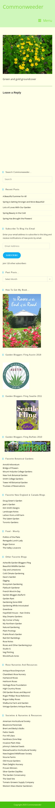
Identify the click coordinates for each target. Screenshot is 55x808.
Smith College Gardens (13, 478)
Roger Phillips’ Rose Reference (16, 695)
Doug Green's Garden (12, 500)
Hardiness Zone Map (12, 739)
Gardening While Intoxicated (16, 605)
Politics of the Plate (11, 537)
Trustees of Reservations (14, 486)
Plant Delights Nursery (13, 764)
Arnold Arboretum (11, 464)
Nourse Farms (9, 757)
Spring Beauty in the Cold (14, 213)
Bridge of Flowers (10, 468)
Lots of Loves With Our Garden (17, 207)
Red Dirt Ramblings (11, 638)
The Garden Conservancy (14, 775)
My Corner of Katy (11, 620)
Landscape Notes (10, 511)
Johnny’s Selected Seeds (13, 746)
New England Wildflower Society (17, 753)
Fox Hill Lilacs (9, 735)
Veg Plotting (8, 652)
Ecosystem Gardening (12, 584)
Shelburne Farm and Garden (15, 703)
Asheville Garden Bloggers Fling (17, 562)
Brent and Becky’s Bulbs (13, 728)
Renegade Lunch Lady (13, 540)
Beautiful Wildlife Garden (14, 566)
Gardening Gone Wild (12, 602)
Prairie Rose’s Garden (12, 634)
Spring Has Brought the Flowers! (17, 218)
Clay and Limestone (12, 569)
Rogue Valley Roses (11, 699)
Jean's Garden (9, 504)
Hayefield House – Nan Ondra (16, 612)
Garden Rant (8, 598)
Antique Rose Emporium (14, 670)
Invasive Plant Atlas (11, 742)
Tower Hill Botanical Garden (15, 482)
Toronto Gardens (10, 522)
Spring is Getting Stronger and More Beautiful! (23, 201)
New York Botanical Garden (15, 475)
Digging (6, 580)
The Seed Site (9, 778)
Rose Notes (8, 641)
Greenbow (7, 609)
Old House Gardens (11, 760)
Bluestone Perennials (12, 725)
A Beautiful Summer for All (14, 196)
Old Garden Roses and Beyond (16, 692)
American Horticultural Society (16, 721)
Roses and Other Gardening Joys (17, 645)
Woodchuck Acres (11, 655)
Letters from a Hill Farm (13, 515)
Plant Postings (9, 630)
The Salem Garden (11, 518)
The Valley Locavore (12, 547)
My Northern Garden (12, 623)
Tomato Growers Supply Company (18, 782)
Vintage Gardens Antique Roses (17, 706)
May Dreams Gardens (12, 616)
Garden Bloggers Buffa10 (14, 594)
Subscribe (12, 255)
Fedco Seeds (8, 732)
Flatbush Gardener (11, 587)
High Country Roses (12, 688)
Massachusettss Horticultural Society (19, 750)
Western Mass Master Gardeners (17, 786)
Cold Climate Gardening (13, 573)
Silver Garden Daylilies (13, 771)
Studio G (7, 648)
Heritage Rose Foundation (15, 685)
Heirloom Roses (10, 681)
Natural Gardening (11, 627)
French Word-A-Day (11, 591)
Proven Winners (10, 768)
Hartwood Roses (10, 677)
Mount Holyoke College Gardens (17, 471)
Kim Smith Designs (11, 508)
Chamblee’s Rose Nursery (14, 674)
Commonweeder (23, 6)
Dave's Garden (9, 577)
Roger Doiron (9, 544)
